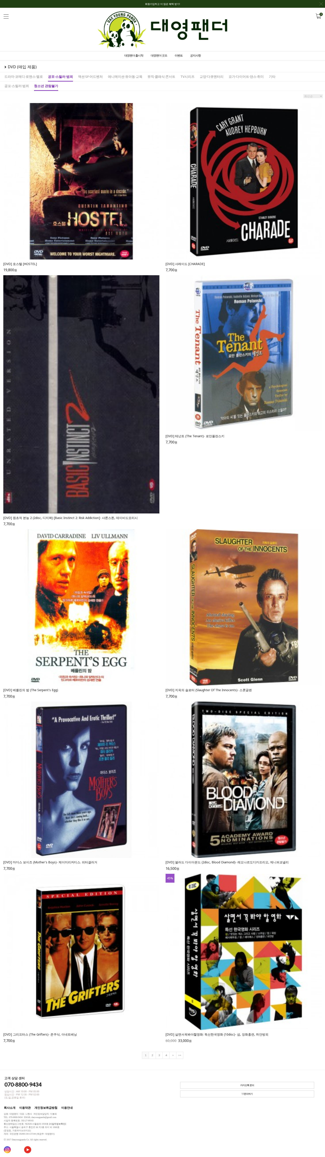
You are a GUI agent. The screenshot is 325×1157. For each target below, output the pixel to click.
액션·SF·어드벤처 (90, 76)
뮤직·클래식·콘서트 (161, 76)
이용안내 (67, 1108)
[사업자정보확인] (57, 1124)
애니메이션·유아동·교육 (125, 76)
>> (179, 1055)
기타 (272, 76)
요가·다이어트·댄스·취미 (246, 76)
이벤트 (179, 55)
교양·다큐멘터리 (212, 76)
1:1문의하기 (247, 1094)
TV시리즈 (187, 76)
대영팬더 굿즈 (159, 55)
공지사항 (195, 55)
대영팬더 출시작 (133, 55)
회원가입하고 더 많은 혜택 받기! (162, 4)
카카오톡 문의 (247, 1085)
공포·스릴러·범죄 (60, 76)
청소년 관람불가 (46, 86)
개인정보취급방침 (45, 1108)
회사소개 (9, 1108)
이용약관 (25, 1108)
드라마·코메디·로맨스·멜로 (23, 76)
